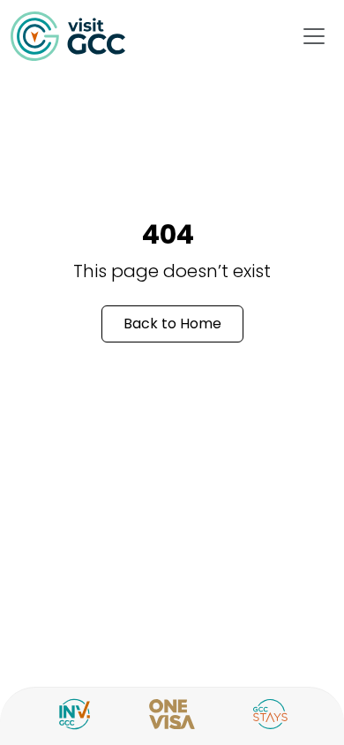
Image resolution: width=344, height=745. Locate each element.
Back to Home (172, 323)
